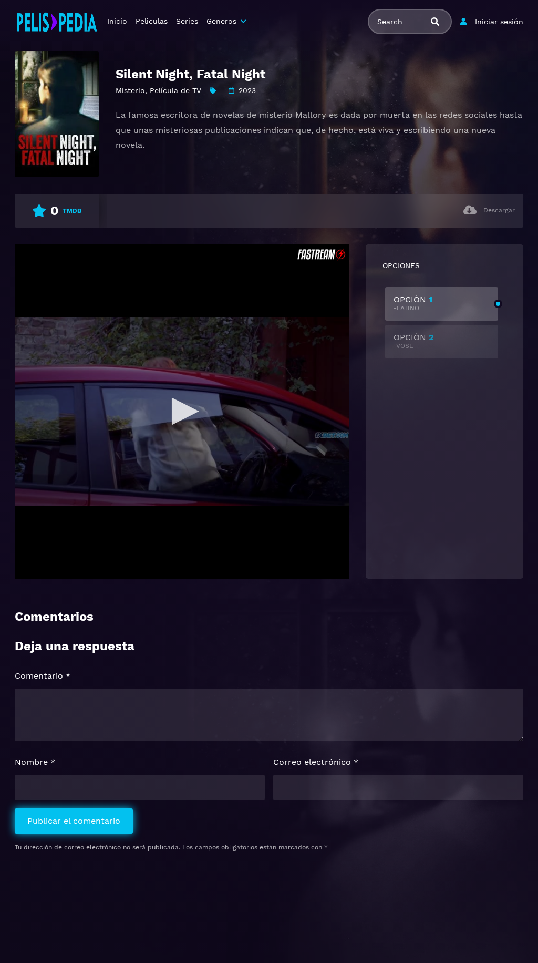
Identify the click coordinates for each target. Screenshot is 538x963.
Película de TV (175, 90)
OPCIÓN (413, 303)
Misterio (130, 90)
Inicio (117, 21)
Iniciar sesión (499, 21)
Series (187, 21)
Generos (221, 21)
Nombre (35, 762)
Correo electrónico (315, 762)
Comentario (42, 676)
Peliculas (152, 21)
